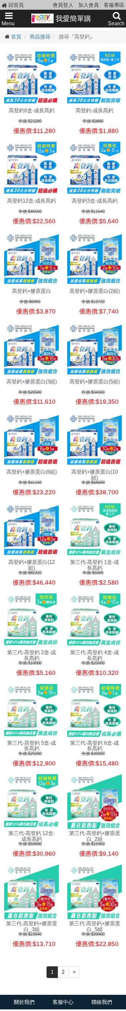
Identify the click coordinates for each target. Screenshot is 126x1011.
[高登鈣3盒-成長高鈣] (94, 169)
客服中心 (63, 1002)
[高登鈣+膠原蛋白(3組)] (31, 350)
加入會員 (88, 5)
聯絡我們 (101, 1002)
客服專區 (114, 5)
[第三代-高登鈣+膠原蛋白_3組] (31, 891)
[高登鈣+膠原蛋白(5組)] (94, 350)
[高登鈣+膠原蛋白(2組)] (94, 259)
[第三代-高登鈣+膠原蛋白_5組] (94, 891)
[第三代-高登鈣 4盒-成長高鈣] (94, 620)
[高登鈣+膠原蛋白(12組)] (31, 530)
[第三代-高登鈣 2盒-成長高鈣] (31, 620)
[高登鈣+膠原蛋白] (31, 259)
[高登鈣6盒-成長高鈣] (31, 78)
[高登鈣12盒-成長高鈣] (31, 169)
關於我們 (24, 1002)
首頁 (16, 36)
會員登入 (63, 5)
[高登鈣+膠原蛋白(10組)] (94, 440)
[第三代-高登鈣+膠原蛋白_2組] (94, 801)
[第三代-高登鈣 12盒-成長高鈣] (31, 801)
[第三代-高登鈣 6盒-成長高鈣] (94, 711)
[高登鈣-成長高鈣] (94, 78)
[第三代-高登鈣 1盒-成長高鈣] (94, 530)
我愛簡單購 (72, 19)
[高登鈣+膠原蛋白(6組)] (31, 440)
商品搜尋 (40, 36)
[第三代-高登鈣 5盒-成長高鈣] (31, 711)
